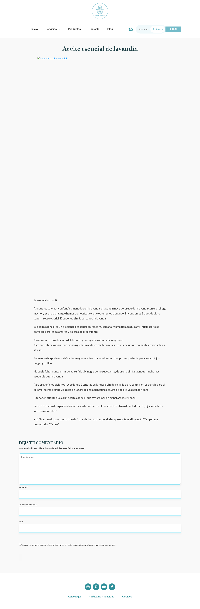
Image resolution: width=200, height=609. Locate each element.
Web (21, 521)
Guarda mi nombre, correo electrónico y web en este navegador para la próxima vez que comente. (68, 545)
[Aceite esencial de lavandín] (100, 174)
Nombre (23, 487)
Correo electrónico (29, 504)
